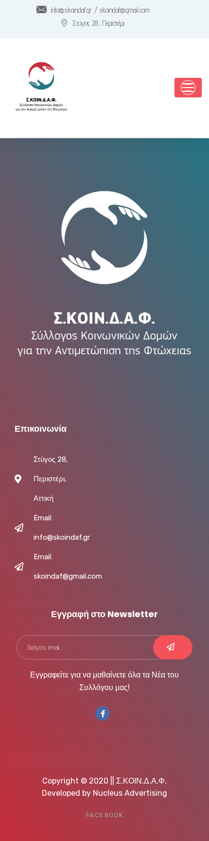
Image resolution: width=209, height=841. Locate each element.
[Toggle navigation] (188, 87)
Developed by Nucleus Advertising (104, 793)
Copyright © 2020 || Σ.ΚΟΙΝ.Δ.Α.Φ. (104, 781)
